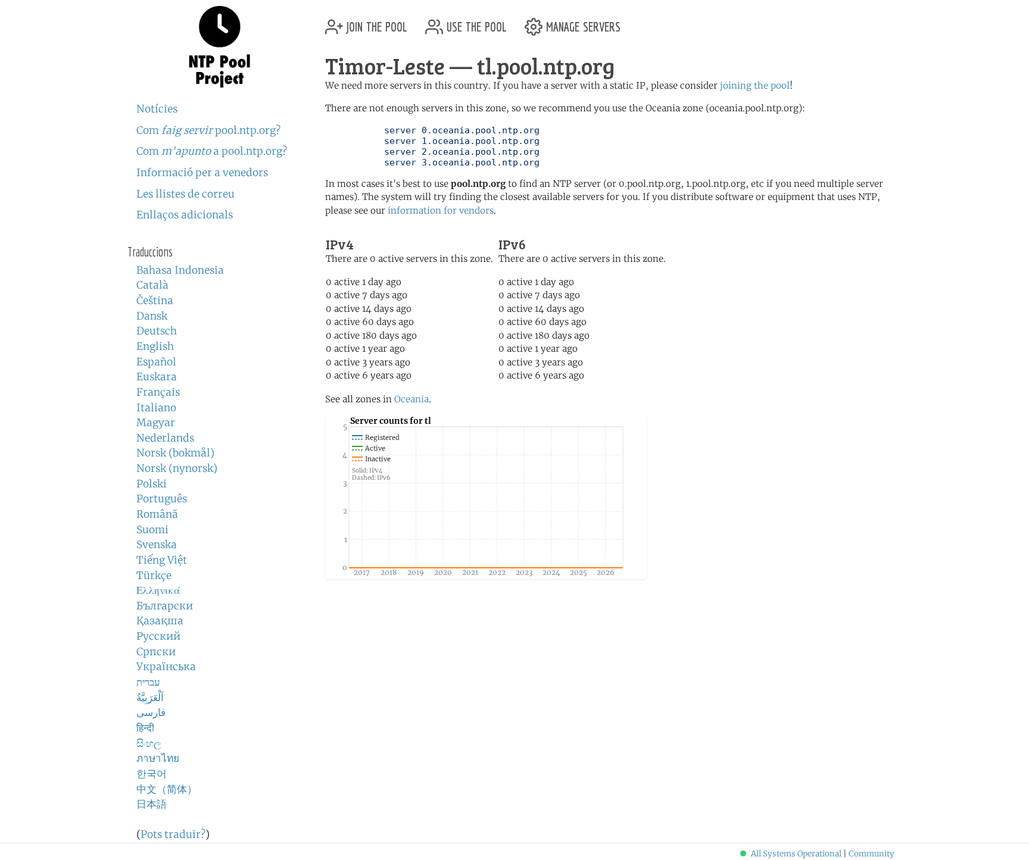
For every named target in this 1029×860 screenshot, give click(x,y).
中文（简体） (166, 789)
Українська (166, 666)
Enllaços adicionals (184, 214)
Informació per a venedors (202, 172)
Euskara (156, 376)
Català (152, 285)
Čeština (154, 300)
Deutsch (156, 330)
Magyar (155, 422)
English (155, 346)
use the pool (475, 22)
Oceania (411, 399)
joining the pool (755, 85)
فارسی (151, 712)
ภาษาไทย (157, 758)
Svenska (156, 544)
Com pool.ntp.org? (208, 130)
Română (157, 514)
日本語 (151, 804)
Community (871, 854)
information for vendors (441, 210)
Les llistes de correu (185, 194)
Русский (158, 636)
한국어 (151, 773)
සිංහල (148, 743)
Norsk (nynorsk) (176, 468)
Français (158, 392)
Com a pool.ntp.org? (211, 151)
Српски (156, 651)
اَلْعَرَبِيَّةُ (150, 697)
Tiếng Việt (161, 560)
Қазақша (159, 620)
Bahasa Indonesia (180, 270)
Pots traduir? (173, 834)
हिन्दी (145, 727)
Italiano (156, 407)
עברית (148, 682)
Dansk (151, 316)
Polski (151, 483)
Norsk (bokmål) (175, 452)
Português (161, 498)
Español (156, 361)
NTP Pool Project (219, 47)
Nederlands (165, 438)
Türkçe (154, 575)
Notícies (156, 108)
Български (164, 605)
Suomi (152, 529)
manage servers (581, 22)
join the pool (375, 22)
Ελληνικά (158, 590)
